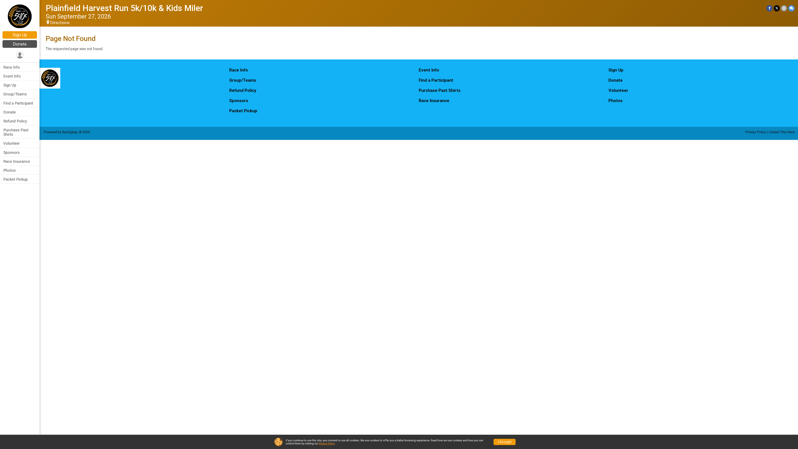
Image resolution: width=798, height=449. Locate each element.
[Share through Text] (791, 8)
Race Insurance (16, 161)
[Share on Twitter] (777, 8)
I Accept (504, 442)
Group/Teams (15, 94)
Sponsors (11, 152)
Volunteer (11, 143)
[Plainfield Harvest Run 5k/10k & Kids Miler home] (20, 16)
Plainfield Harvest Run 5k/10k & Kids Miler (124, 8)
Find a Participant (18, 103)
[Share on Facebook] (769, 8)
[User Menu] (20, 55)
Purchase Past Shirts (15, 132)
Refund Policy (15, 121)
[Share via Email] (784, 8)
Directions (60, 22)
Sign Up (20, 34)
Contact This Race (782, 132)
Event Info (12, 76)
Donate (20, 44)
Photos (9, 170)
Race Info (11, 67)
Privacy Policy (755, 132)
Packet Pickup (15, 179)
